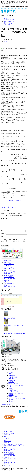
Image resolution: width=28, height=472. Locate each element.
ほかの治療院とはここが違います (13, 444)
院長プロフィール (9, 21)
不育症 (10, 388)
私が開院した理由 (9, 19)
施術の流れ (7, 262)
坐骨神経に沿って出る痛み (15, 393)
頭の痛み (10, 401)
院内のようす (7, 260)
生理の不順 (11, 380)
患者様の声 (7, 273)
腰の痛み (10, 372)
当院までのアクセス (9, 278)
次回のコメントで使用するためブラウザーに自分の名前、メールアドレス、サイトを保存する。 (14, 241)
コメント (4, 218)
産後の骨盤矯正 (12, 377)
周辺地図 (6, 280)
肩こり (10, 374)
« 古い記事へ (4, 207)
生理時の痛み (12, 378)
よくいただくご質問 (9, 272)
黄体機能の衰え (12, 390)
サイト (2, 236)
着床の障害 (11, 375)
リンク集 (6, 463)
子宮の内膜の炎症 (13, 383)
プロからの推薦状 (9, 275)
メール (3, 233)
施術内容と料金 (8, 23)
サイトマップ (7, 465)
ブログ (5, 41)
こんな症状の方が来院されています (14, 446)
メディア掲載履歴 (9, 277)
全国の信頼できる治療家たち (12, 459)
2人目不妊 (11, 382)
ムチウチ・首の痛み (14, 391)
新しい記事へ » (12, 207)
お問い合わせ (7, 24)
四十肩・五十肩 (12, 396)
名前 (3, 230)
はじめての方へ (8, 18)
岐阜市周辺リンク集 (9, 286)
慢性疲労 (10, 395)
